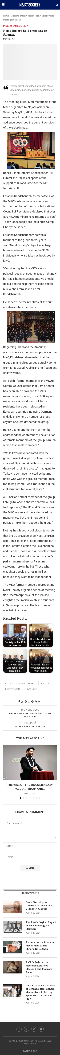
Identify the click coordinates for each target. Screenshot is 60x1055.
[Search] (56, 5)
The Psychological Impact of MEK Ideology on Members (41, 925)
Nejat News (31, 689)
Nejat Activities (12, 689)
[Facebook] (19, 1029)
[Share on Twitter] (22, 701)
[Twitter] (26, 1029)
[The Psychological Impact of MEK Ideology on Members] (12, 927)
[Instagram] (33, 1029)
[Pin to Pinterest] (26, 701)
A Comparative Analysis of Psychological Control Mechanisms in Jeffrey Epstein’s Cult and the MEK (40, 992)
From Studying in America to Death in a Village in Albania (39, 905)
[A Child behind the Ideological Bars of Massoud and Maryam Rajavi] (12, 967)
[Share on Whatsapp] (29, 701)
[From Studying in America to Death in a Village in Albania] (12, 907)
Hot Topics (45, 683)
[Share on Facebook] (19, 701)
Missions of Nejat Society (22, 16)
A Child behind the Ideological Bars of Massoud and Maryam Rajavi (39, 967)
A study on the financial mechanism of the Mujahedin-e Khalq (40, 945)
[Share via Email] (39, 701)
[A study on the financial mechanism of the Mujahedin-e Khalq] (12, 947)
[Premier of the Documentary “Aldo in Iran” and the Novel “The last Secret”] (30, 762)
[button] (6, 771)
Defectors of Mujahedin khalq (20, 683)
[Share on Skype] (36, 701)
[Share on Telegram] (32, 701)
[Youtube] (41, 1029)
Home (6, 16)
